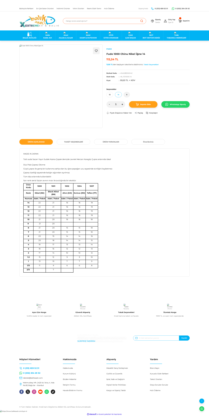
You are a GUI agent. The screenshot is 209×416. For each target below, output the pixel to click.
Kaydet (184, 338)
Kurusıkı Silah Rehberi (159, 374)
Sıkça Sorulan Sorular (159, 385)
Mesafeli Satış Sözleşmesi (117, 368)
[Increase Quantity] (122, 104)
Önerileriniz (148, 142)
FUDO (109, 49)
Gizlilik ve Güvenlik (114, 374)
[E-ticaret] (104, 414)
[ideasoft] (92, 414)
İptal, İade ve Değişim (115, 379)
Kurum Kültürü (69, 374)
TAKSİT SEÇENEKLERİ (73, 142)
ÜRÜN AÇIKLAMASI (36, 142)
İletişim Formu (69, 385)
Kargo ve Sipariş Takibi (116, 390)
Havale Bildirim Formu (72, 390)
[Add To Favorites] (96, 50)
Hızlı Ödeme (155, 390)
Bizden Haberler (69, 379)
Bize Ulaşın (154, 368)
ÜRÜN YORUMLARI (111, 142)
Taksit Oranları (156, 379)
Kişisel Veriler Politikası (116, 385)
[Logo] (39, 21)
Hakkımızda (68, 368)
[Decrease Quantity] (109, 104)
